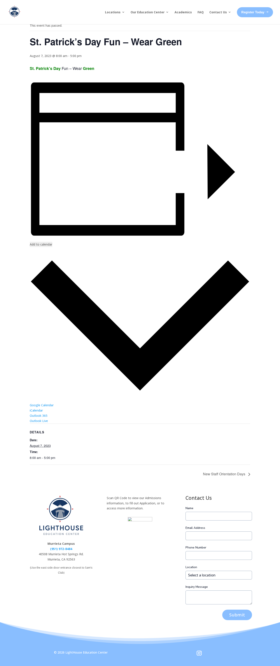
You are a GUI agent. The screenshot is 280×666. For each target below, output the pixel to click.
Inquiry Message (197, 587)
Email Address (195, 528)
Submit (237, 615)
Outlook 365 (38, 415)
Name (189, 508)
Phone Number (196, 547)
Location (191, 567)
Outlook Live (39, 421)
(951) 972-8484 (61, 549)
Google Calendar (42, 405)
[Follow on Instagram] (199, 653)
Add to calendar (41, 244)
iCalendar (36, 410)
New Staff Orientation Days (224, 473)
